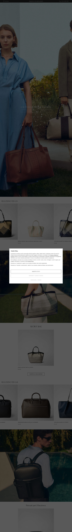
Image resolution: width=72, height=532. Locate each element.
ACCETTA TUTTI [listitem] (36, 271)
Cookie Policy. (31, 261)
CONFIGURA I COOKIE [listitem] (36, 280)
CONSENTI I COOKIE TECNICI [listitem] (36, 275)
